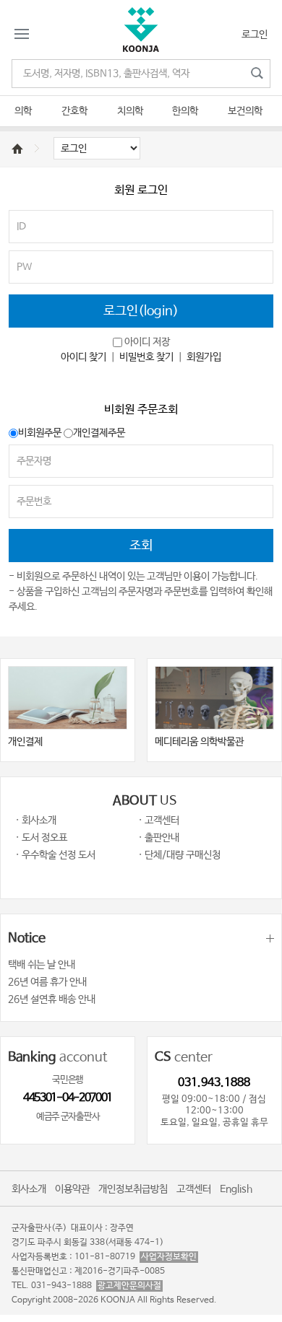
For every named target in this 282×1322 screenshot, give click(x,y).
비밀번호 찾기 (146, 357)
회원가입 (204, 357)
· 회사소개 (35, 820)
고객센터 (193, 1189)
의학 (23, 111)
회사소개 (29, 1189)
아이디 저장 (147, 342)
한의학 (185, 111)
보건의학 (245, 111)
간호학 (74, 111)
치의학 (130, 111)
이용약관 (72, 1189)
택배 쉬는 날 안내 (41, 965)
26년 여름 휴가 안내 (47, 982)
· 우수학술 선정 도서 (55, 855)
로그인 (255, 34)
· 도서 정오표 (41, 838)
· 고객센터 (158, 820)
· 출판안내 (158, 838)
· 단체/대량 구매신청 (179, 855)
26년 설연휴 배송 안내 (51, 999)
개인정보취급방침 (133, 1189)
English (236, 1189)
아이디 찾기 (83, 357)
